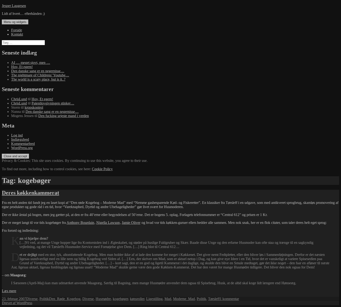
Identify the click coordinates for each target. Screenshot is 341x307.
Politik (44, 299)
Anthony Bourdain (80, 223)
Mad (167, 299)
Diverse (32, 299)
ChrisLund (19, 99)
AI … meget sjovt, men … (30, 63)
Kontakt (17, 34)
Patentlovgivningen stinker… (53, 103)
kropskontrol (34, 107)
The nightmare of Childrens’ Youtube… (40, 75)
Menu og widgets (15, 22)
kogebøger (120, 299)
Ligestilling (154, 299)
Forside (16, 30)
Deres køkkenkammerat (30, 193)
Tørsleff (214, 299)
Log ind (17, 135)
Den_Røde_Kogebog (64, 299)
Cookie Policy (102, 169)
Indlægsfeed (20, 139)
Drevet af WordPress (17, 303)
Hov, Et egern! (22, 67)
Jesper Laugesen (14, 6)
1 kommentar (229, 299)
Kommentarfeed (23, 144)
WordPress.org (22, 148)
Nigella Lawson (108, 223)
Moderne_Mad (184, 299)
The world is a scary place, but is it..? (38, 79)
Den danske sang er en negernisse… (37, 71)
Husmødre (103, 299)
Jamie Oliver (131, 223)
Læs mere (9, 291)
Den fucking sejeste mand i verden (63, 116)
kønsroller (137, 299)
